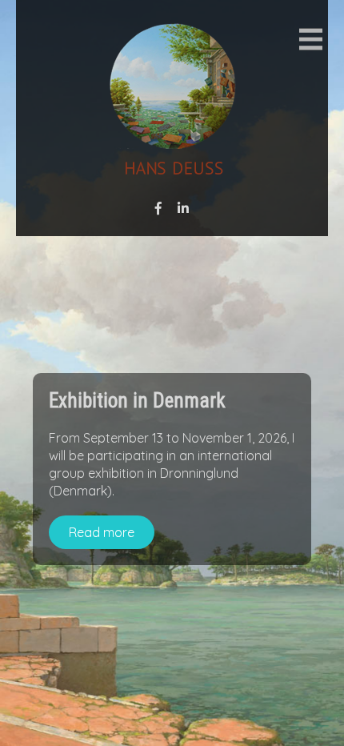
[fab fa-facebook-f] (158, 208)
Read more (101, 532)
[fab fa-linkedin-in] (183, 208)
